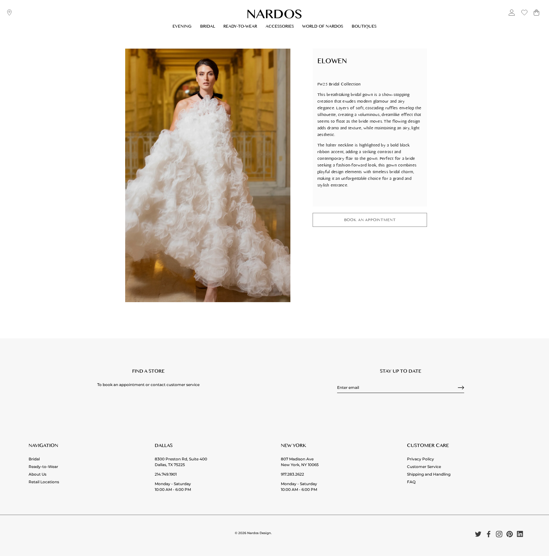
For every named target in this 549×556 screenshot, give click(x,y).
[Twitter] (478, 534)
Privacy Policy (420, 459)
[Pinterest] (509, 534)
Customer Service (424, 466)
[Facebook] (488, 534)
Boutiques (364, 27)
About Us (37, 474)
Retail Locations (44, 481)
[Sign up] (461, 387)
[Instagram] (499, 534)
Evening (182, 27)
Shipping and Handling (429, 474)
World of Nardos (322, 27)
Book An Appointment (370, 221)
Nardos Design (259, 533)
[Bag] (536, 15)
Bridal (207, 27)
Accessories (280, 27)
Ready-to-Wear (240, 27)
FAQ (411, 481)
